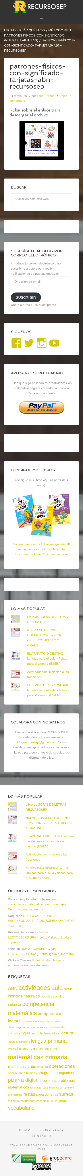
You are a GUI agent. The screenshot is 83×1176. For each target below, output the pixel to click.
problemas (48, 1081)
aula (57, 987)
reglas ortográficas (52, 1087)
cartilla (68, 989)
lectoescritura (50, 1033)
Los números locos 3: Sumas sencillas (41, 554)
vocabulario (21, 1108)
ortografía (46, 1073)
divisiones (38, 1027)
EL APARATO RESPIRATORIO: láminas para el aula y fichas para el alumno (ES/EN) (48, 690)
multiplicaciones (22, 1066)
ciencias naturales (24, 996)
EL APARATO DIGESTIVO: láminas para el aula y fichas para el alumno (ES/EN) (47, 659)
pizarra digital (23, 1080)
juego (35, 1033)
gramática (14, 1033)
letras (12, 1049)
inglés (26, 1033)
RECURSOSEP (41, 6)
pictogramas (64, 1073)
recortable (35, 1087)
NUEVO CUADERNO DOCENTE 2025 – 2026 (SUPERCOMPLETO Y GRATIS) (49, 823)
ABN (12, 988)
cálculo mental (53, 1021)
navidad (42, 1066)
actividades (34, 987)
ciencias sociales (52, 996)
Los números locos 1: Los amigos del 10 (41, 544)
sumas (66, 1094)
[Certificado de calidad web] (24, 1161)
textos (54, 1101)
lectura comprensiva (19, 1041)
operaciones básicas (22, 1073)
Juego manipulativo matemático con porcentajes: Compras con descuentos (37, 904)
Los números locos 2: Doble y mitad (41, 549)
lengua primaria (49, 1041)
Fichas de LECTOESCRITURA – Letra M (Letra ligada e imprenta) (39, 937)
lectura (66, 1033)
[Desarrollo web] (56, 1161)
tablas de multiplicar (21, 1101)
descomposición (19, 1027)
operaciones (62, 1066)
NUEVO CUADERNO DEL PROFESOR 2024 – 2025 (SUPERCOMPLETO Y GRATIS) (41, 921)
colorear (14, 1004)
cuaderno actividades (33, 1021)
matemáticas (45, 1048)
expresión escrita (55, 1027)
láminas (24, 1048)
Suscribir (26, 297)
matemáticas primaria (38, 1057)
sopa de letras (47, 1094)
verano (63, 1101)
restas (29, 1094)
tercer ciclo (42, 1101)
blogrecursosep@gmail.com (36, 742)
